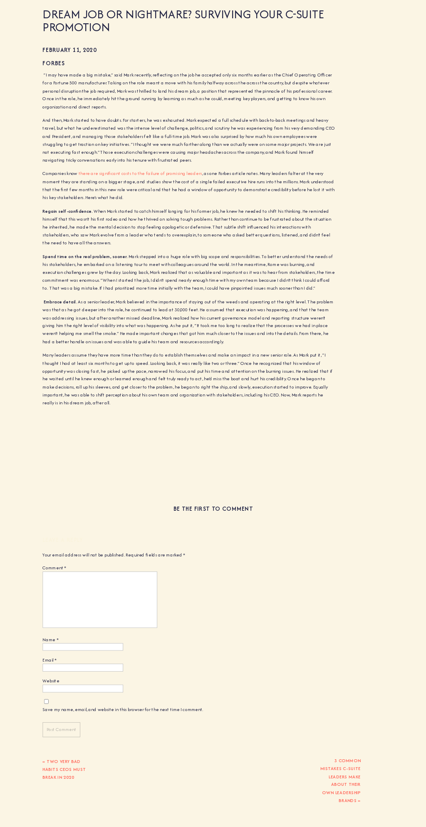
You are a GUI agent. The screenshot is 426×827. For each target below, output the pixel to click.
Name (50, 639)
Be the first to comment (213, 509)
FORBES (53, 63)
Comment (54, 568)
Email (49, 660)
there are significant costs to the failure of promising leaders (140, 173)
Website (50, 681)
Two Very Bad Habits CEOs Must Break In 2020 (64, 769)
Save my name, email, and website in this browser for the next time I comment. (122, 709)
